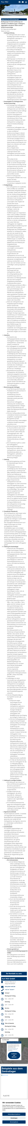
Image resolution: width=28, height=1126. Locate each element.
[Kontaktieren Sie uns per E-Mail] (23, 2)
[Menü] (26, 2)
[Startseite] (4, 1)
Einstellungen (14, 1118)
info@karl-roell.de (10, 986)
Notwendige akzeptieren (14, 1114)
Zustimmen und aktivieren (14, 1055)
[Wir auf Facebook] (19, 2)
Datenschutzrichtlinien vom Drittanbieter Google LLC (13, 1049)
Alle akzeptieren (14, 1122)
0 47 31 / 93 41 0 (9, 989)
